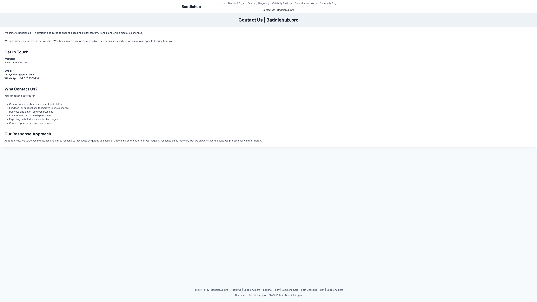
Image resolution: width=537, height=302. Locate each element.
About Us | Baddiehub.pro (245, 289)
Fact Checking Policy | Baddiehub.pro (322, 289)
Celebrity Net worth (306, 3)
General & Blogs (329, 3)
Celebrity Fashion (282, 3)
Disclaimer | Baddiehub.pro (250, 295)
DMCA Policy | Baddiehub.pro (285, 295)
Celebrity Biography (258, 3)
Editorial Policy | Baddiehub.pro (280, 289)
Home (222, 3)
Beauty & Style (236, 3)
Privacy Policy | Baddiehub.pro (211, 289)
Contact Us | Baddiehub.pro (278, 10)
